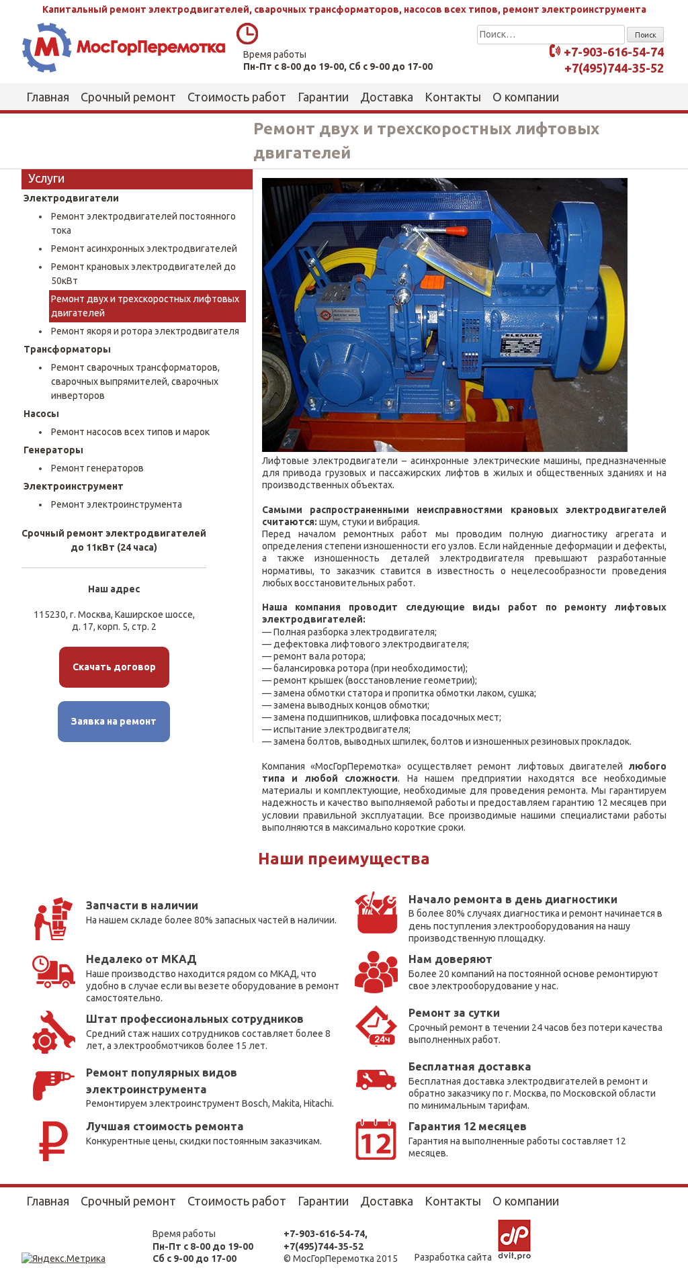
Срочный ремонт (128, 96)
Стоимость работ (236, 96)
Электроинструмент (74, 486)
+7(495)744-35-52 (614, 68)
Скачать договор (114, 666)
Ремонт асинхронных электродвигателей (144, 248)
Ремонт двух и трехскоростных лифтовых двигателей (145, 305)
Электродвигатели (71, 198)
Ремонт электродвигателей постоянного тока (143, 223)
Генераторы (53, 450)
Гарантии (323, 96)
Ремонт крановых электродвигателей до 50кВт (143, 273)
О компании (525, 96)
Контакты (453, 96)
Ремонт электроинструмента (116, 504)
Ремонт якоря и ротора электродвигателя (145, 331)
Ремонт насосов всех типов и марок (130, 431)
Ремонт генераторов (97, 468)
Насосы (41, 413)
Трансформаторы (67, 349)
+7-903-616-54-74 (614, 52)
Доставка (386, 96)
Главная (47, 96)
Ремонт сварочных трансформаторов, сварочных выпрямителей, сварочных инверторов (135, 381)
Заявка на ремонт (114, 721)
